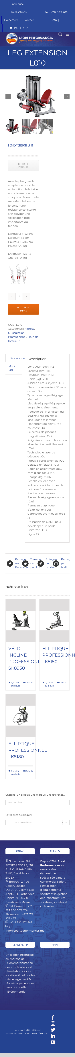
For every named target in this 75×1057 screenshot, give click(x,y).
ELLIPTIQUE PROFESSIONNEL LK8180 (27, 750)
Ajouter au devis (23, 309)
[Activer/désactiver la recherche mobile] (60, 34)
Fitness (29, 328)
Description (17, 358)
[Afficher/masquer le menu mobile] (68, 34)
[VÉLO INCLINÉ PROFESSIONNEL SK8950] (20, 620)
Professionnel (17, 337)
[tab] (17, 358)
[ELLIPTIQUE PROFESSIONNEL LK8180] (20, 715)
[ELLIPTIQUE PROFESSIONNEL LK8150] (54, 620)
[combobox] (37, 822)
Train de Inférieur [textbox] (35, 822)
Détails (29, 682)
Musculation (16, 333)
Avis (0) (12, 368)
